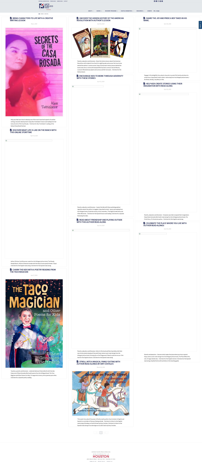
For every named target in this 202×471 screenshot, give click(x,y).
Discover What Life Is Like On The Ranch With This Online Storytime (33, 131)
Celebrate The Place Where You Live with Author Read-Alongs (165, 224)
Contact (66, 1)
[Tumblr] (162, 1)
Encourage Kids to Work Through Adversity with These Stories (100, 77)
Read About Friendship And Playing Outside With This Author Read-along (99, 221)
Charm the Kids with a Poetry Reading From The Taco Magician (33, 270)
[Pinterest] (160, 1)
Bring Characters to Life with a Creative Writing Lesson (31, 19)
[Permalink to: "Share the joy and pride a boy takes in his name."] (167, 50)
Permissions (53, 1)
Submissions (60, 1)
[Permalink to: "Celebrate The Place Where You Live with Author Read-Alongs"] (167, 292)
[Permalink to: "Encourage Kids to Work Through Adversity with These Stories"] (100, 145)
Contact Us (109, 461)
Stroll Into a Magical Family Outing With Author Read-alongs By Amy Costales (98, 362)
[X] (157, 1)
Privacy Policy (101, 461)
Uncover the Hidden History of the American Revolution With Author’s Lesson (100, 19)
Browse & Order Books (44, 1)
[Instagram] (159, 1)
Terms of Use (93, 461)
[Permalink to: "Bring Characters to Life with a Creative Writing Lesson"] (34, 72)
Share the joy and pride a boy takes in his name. (165, 19)
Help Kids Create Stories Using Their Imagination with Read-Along (162, 84)
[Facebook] (155, 1)
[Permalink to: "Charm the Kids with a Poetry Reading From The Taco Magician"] (34, 323)
